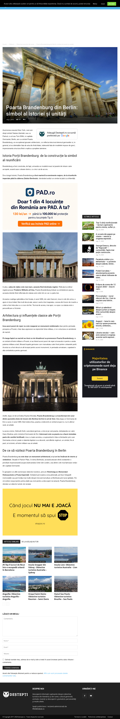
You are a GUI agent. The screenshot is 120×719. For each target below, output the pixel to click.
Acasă (5, 44)
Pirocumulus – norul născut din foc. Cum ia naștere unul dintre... (105, 298)
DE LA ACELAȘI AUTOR (30, 542)
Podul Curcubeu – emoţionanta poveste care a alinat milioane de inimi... (106, 274)
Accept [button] (111, 4)
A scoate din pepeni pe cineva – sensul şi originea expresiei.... (105, 236)
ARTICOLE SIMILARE (11, 542)
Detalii (103, 4)
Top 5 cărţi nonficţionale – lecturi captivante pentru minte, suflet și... (106, 225)
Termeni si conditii (80, 717)
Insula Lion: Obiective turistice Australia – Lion (65, 566)
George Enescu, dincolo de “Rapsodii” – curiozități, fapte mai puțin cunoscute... (106, 249)
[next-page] (7, 604)
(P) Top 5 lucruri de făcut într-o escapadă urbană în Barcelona (14, 567)
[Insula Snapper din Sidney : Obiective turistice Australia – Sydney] (40, 555)
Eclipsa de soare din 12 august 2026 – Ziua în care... (106, 286)
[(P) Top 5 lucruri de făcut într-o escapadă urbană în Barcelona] (14, 555)
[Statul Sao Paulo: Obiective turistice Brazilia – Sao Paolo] (66, 584)
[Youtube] (91, 695)
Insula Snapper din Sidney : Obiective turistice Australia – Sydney (37, 569)
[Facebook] (84, 695)
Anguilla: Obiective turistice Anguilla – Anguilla (11, 596)
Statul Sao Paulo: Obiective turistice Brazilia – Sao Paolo (63, 596)
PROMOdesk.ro (38, 709)
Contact (110, 717)
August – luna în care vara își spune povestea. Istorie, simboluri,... (106, 323)
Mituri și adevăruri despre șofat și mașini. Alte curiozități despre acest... (106, 310)
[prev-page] (4, 604)
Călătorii (11, 44)
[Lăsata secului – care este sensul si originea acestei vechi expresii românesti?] (88, 336)
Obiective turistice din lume (25, 44)
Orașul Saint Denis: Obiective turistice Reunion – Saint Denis (38, 596)
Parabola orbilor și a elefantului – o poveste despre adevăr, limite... (106, 261)
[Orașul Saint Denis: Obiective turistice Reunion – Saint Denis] (40, 584)
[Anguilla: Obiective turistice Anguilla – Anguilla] (14, 584)
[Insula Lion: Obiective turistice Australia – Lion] (66, 555)
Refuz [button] (95, 4)
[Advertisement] (60, 26)
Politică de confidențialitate (97, 717)
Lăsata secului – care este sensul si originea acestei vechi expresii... (106, 335)
